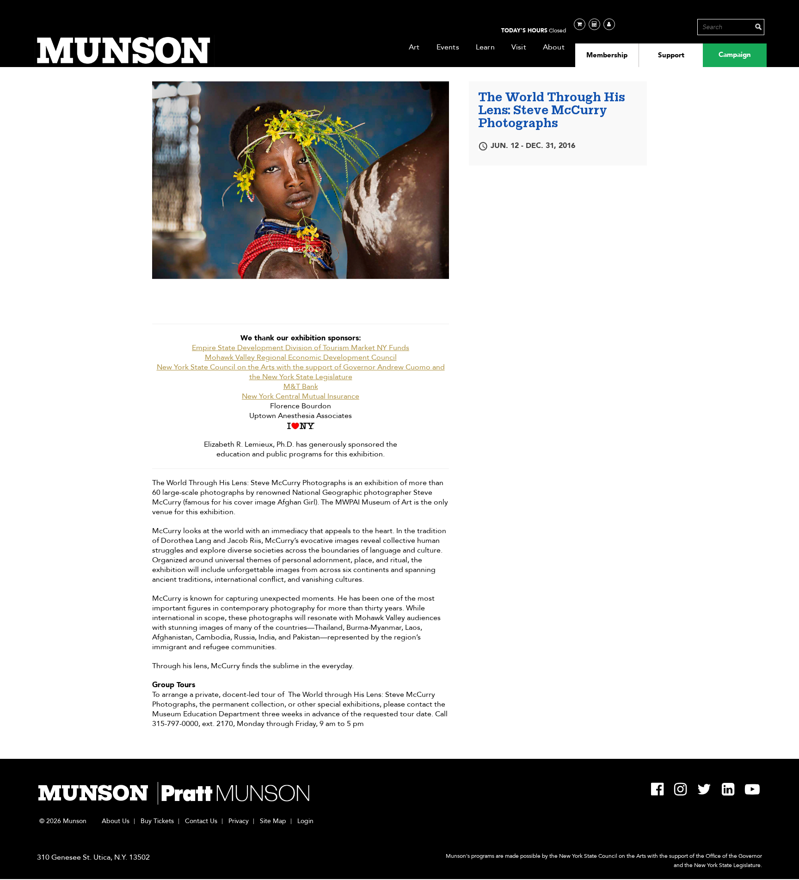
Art (414, 47)
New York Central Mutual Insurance (300, 396)
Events (447, 47)
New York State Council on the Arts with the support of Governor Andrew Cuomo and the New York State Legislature (301, 372)
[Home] (125, 51)
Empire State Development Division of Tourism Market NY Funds (300, 348)
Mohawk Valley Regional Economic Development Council (301, 358)
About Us (115, 821)
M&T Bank (300, 387)
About (554, 47)
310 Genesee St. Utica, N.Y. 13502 (93, 857)
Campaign (735, 54)
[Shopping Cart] (579, 24)
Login (305, 821)
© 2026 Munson (62, 821)
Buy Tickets (157, 821)
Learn (485, 47)
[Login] (609, 24)
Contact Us (201, 821)
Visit (518, 47)
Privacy (238, 821)
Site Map (273, 821)
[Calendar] (594, 24)
